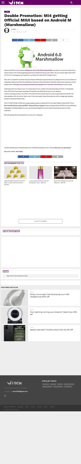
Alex (14, 29)
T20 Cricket (68, 386)
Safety (46, 407)
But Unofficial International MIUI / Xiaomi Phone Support (25, 105)
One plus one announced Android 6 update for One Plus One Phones (38, 84)
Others (52, 407)
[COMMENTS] (63, 39)
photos (60, 384)
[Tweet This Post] (29, 39)
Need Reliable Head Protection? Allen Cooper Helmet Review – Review (14, 182)
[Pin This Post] (40, 39)
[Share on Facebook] (17, 39)
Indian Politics (69, 384)
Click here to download (62, 148)
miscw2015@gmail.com (20, 391)
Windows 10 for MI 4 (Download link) (38, 70)
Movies (39, 407)
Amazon (53, 384)
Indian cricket (47, 386)
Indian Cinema (58, 386)
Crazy (27, 407)
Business (20, 407)
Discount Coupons (9, 407)
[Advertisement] (40, 132)
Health (33, 407)
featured (19, 151)
